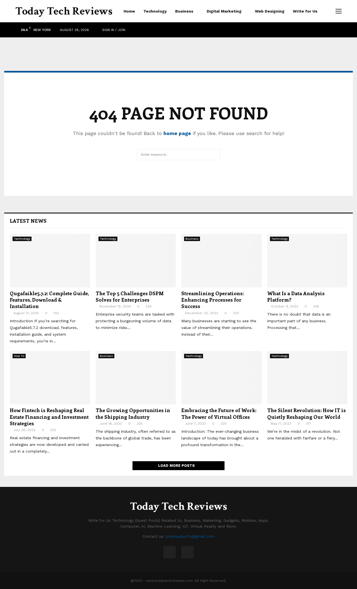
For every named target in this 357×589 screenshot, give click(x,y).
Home (129, 11)
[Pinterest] (187, 552)
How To (19, 355)
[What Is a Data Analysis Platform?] (307, 260)
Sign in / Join (113, 30)
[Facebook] (169, 552)
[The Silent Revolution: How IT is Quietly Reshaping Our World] (307, 378)
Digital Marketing (224, 11)
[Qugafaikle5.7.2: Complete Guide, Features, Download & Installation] (50, 260)
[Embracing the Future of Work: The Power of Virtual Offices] (221, 378)
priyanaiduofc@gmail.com (190, 536)
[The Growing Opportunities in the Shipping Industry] (136, 378)
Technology (155, 11)
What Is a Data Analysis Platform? (296, 296)
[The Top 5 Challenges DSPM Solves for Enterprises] (136, 260)
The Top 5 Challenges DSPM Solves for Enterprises (130, 296)
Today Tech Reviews (63, 11)
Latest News (28, 220)
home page (177, 133)
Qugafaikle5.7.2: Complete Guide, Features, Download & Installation (49, 300)
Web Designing (269, 11)
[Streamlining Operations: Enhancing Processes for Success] (221, 260)
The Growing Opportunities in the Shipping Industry (133, 413)
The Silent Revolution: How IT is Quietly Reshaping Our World (306, 413)
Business (184, 11)
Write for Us (305, 11)
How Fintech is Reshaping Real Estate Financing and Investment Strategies (49, 417)
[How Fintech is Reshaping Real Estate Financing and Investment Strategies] (50, 378)
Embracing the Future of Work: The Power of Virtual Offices (218, 413)
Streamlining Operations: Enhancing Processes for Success (212, 300)
